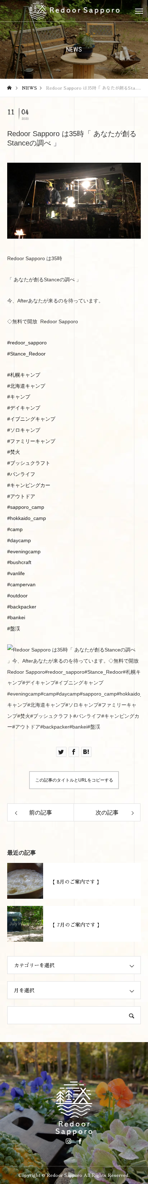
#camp (15, 529)
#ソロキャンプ (23, 430)
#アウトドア (21, 496)
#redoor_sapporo (27, 342)
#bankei (16, 617)
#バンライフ (21, 474)
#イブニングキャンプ (31, 419)
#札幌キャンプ (23, 375)
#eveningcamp (24, 551)
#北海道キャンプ (26, 386)
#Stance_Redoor (26, 354)
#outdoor (17, 595)
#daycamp (19, 540)
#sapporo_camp (25, 507)
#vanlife (16, 573)
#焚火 (13, 452)
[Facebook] (79, 1141)
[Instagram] (68, 1141)
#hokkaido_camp (26, 518)
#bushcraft (19, 562)
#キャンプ (18, 397)
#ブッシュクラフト (28, 463)
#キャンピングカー (28, 485)
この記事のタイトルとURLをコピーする (74, 780)
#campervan (21, 584)
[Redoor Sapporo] (74, 11)
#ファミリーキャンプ (31, 441)
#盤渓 (13, 628)
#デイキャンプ (23, 408)
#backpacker (21, 607)
